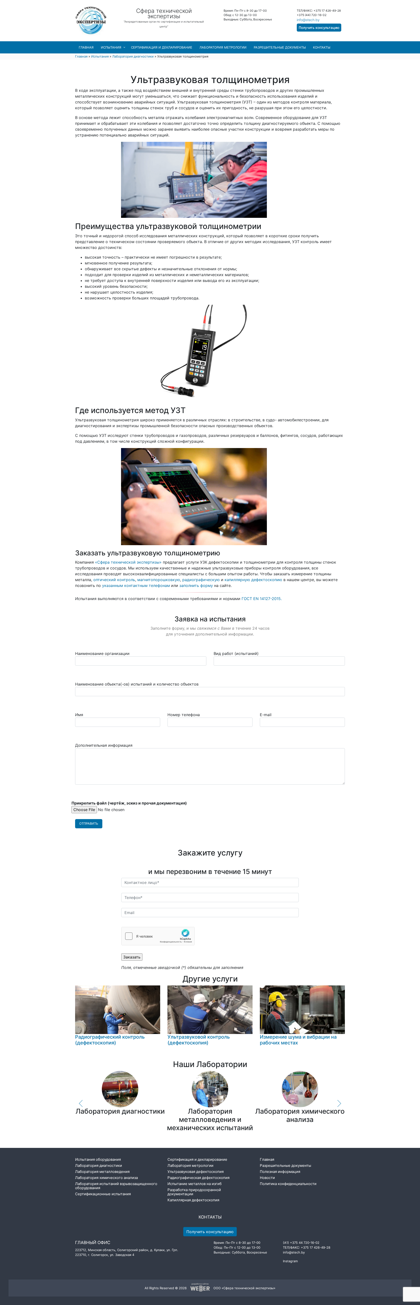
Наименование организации (102, 653)
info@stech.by (308, 20)
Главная (86, 47)
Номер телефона (183, 714)
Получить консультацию (319, 27)
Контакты (321, 47)
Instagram (290, 1261)
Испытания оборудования (98, 1159)
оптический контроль (114, 579)
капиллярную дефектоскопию (253, 579)
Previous (81, 1103)
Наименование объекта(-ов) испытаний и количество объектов (137, 684)
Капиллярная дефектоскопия (193, 1200)
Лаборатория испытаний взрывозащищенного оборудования (116, 1185)
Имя (79, 714)
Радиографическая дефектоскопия (198, 1177)
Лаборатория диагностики (133, 56)
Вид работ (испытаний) (236, 653)
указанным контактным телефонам (136, 585)
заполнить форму (196, 585)
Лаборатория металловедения (102, 1171)
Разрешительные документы (280, 47)
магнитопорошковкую (158, 579)
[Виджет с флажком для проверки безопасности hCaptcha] (158, 936)
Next (338, 1103)
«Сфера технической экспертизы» (128, 562)
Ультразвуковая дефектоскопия (195, 1171)
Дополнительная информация (103, 745)
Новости (267, 1177)
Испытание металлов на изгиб (194, 1183)
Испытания (111, 47)
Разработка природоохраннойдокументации (194, 1191)
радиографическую (201, 579)
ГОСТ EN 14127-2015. (262, 598)
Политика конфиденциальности (288, 1183)
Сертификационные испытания (103, 1194)
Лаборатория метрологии (223, 47)
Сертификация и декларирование (161, 47)
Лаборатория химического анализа (106, 1177)
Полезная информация (280, 1171)
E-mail (265, 714)
